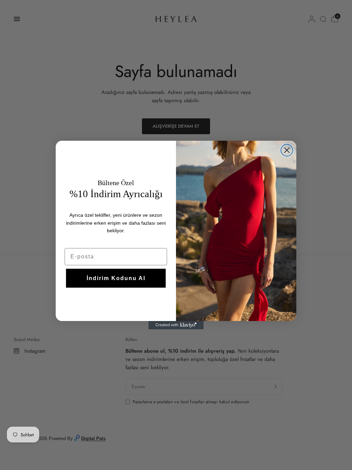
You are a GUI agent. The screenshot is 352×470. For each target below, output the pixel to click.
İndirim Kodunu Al (116, 278)
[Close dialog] (287, 150)
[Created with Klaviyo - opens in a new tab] (176, 325)
